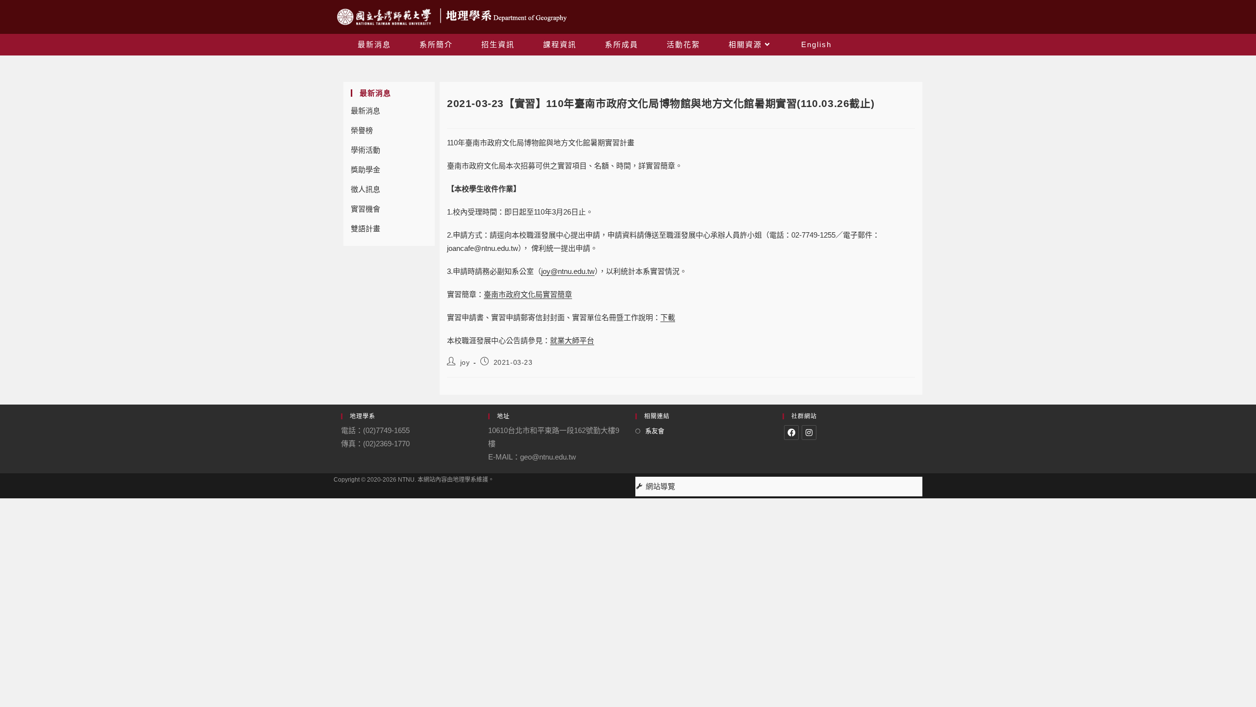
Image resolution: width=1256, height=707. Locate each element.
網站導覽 (660, 486)
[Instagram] (809, 432)
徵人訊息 (365, 189)
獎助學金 (365, 169)
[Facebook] (791, 432)
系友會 (654, 431)
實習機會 (365, 209)
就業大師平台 (572, 340)
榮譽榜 (362, 130)
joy (465, 362)
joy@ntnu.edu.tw (568, 271)
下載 (667, 317)
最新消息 (365, 111)
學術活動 (365, 150)
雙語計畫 (365, 228)
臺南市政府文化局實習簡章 (528, 294)
